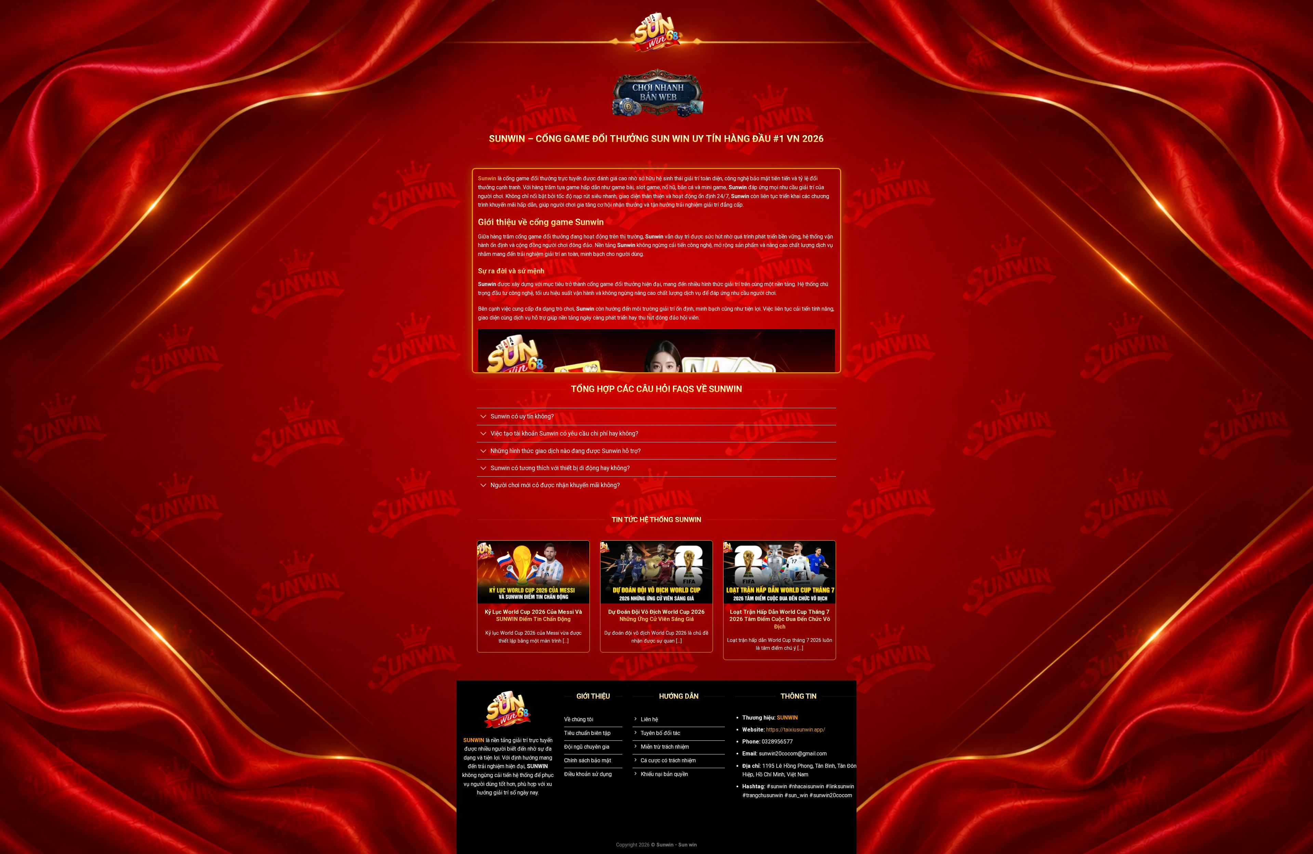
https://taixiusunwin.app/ (795, 729)
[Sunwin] (656, 33)
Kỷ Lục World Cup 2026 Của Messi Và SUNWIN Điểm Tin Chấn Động (533, 616)
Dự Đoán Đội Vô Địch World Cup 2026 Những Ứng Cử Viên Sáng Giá (656, 616)
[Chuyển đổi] (483, 417)
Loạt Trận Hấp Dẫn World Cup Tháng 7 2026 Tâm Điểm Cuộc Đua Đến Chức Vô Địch (779, 619)
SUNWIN (474, 740)
